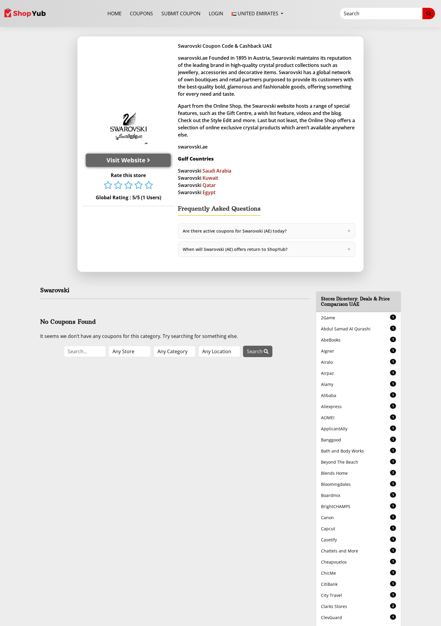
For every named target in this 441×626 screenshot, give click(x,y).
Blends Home (357, 473)
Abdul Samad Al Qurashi (357, 329)
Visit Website (126, 160)
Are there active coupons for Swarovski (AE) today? (266, 230)
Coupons (141, 13)
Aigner (357, 351)
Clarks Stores (357, 606)
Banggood (357, 440)
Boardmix (357, 495)
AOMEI (357, 417)
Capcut (357, 528)
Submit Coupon (180, 13)
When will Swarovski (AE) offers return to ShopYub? (266, 249)
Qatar (209, 185)
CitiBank (357, 584)
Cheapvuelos (357, 562)
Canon (357, 517)
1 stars (108, 186)
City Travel (357, 595)
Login (216, 13)
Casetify (357, 540)
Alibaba (357, 395)
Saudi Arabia (216, 170)
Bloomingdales (357, 484)
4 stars (138, 186)
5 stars (148, 186)
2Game (357, 318)
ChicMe (357, 573)
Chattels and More (357, 551)
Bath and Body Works (357, 451)
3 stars (128, 186)
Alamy (357, 384)
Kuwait (210, 178)
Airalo (357, 362)
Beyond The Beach (357, 462)
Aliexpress (357, 406)
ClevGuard (357, 617)
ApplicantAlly (357, 429)
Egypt (208, 192)
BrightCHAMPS (357, 506)
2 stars (118, 186)
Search (255, 351)
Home (114, 13)
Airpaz (357, 373)
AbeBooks (357, 340)
